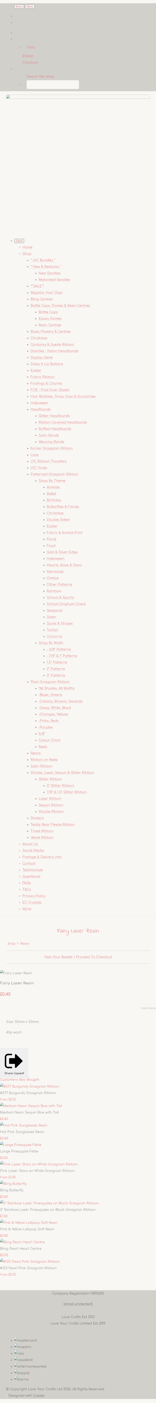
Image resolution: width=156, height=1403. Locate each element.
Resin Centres (50, 325)
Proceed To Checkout (94, 957)
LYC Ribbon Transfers (48, 461)
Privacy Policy (34, 896)
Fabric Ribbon (42, 377)
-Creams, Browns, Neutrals (61, 701)
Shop (26, 254)
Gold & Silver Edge (62, 552)
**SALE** (37, 286)
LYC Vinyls (38, 468)
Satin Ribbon (41, 766)
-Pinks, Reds (48, 721)
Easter (35, 370)
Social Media (33, 850)
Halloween (39, 403)
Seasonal (54, 610)
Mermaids (55, 571)
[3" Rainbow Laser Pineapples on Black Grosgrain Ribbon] (49, 1203)
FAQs (26, 883)
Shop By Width (51, 643)
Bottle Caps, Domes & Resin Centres (60, 306)
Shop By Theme (52, 481)
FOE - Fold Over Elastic (50, 390)
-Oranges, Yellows (53, 714)
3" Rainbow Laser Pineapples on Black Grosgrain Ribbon (47, 1210)
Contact (29, 863)
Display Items (41, 357)
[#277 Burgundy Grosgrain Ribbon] (29, 1086)
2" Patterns (56, 669)
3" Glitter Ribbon (60, 786)
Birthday (54, 500)
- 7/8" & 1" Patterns (62, 656)
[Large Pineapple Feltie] (20, 1145)
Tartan (52, 630)
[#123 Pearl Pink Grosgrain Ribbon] (30, 1262)
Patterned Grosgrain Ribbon (54, 474)
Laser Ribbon (50, 799)
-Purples (46, 727)
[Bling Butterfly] (13, 1184)
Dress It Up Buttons (46, 364)
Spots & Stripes (60, 623)
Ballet (51, 494)
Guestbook (31, 876)
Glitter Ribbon (50, 779)
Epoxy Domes (50, 318)
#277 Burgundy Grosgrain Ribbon (28, 1093)
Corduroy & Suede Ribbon (52, 344)
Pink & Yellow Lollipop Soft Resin (27, 1229)
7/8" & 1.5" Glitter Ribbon (67, 792)
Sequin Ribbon (51, 805)
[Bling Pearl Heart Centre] (22, 1242)
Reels (43, 747)
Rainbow (54, 591)
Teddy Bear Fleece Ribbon (52, 824)
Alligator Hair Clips (46, 293)
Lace (34, 455)
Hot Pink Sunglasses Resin (22, 1132)
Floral (51, 539)
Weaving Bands (51, 442)
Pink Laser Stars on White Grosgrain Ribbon (37, 1171)
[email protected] (78, 1304)
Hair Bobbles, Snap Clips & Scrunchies (63, 396)
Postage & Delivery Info (42, 857)
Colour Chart (50, 740)
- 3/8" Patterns (59, 649)
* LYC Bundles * (42, 260)
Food (51, 546)
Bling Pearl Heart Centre (20, 1249)
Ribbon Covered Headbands (63, 422)
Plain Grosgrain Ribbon (50, 682)
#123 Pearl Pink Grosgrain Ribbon (28, 1268)
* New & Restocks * (45, 267)
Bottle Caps (48, 312)
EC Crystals (31, 902)
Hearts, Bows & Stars (64, 565)
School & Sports (60, 597)
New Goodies (49, 273)
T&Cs (26, 889)
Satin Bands (49, 435)
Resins (35, 753)
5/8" (42, 734)
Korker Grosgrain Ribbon (51, 448)
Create (38, 1396)
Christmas (38, 338)
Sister (51, 617)
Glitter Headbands (54, 416)
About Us (30, 844)
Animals (53, 487)
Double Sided (58, 520)
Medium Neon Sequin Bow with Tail (29, 1112)
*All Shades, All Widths (57, 688)
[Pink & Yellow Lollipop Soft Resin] (28, 1223)
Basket (28, 56)
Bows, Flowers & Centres (50, 331)
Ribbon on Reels (44, 760)
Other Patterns (59, 584)
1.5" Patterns (57, 662)
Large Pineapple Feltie (19, 1151)
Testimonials (32, 870)
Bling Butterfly (12, 1190)
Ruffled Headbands (55, 429)
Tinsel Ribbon (41, 831)
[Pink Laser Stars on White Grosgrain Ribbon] (39, 1164)
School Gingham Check (66, 604)
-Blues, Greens (50, 695)
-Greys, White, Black (55, 708)
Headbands (40, 409)
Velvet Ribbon (41, 837)
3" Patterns (56, 675)
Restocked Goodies (54, 280)
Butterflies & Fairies (63, 507)
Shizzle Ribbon (51, 812)
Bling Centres (41, 299)
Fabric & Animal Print (64, 533)
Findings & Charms (46, 383)
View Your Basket (58, 957)
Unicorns (54, 636)
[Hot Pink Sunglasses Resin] (23, 1125)
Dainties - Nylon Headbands (54, 351)
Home (27, 247)
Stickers (37, 818)
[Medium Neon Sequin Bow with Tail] (31, 1106)
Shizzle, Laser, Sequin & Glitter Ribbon (62, 773)
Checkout (30, 62)
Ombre (53, 578)
